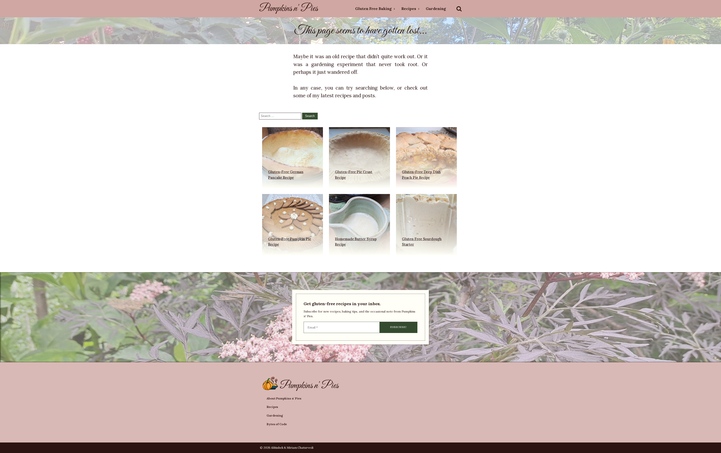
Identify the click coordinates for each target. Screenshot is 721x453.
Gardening (436, 8)
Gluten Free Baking (373, 8)
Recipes (408, 8)
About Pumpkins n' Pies (284, 398)
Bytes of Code (277, 424)
